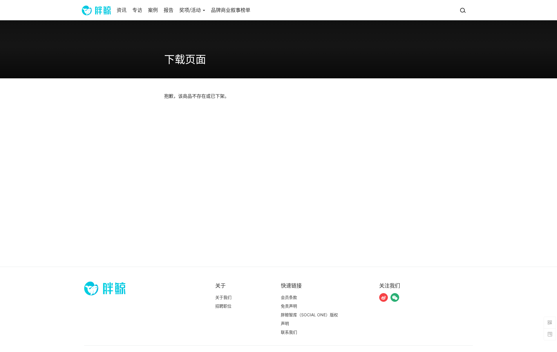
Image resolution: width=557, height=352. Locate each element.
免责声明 (289, 306)
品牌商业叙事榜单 (230, 10)
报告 (168, 10)
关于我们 (223, 297)
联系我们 (289, 332)
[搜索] (463, 10)
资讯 (121, 10)
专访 (137, 10)
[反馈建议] (550, 334)
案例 (153, 10)
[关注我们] (383, 297)
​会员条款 (289, 297)
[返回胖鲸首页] (96, 10)
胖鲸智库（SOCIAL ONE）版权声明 (309, 319)
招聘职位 (223, 306)
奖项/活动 (190, 10)
